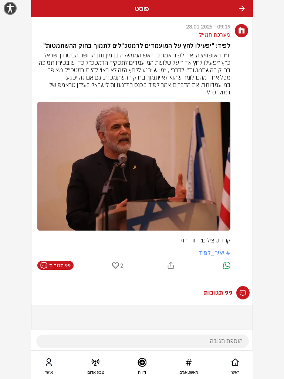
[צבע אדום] (95, 364)
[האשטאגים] (189, 364)
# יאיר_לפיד (214, 253)
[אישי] (49, 364)
